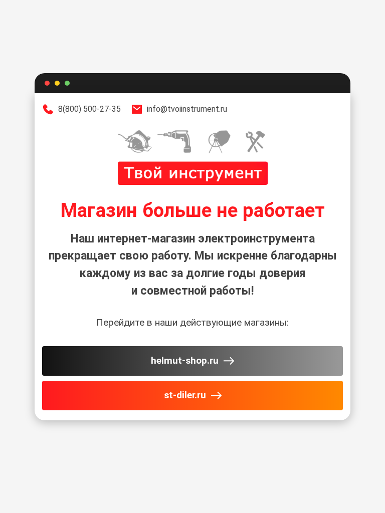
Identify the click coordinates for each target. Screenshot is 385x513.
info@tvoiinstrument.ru (187, 109)
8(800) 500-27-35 (89, 109)
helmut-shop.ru (185, 360)
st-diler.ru (185, 395)
